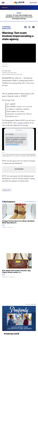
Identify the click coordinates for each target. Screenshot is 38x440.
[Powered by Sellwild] (33, 304)
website (32, 178)
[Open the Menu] (3, 2)
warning (20, 123)
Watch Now (33, 2)
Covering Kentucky (6, 27)
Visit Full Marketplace (30, 201)
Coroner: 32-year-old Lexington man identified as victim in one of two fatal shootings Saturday (19, 16)
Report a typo (6, 190)
